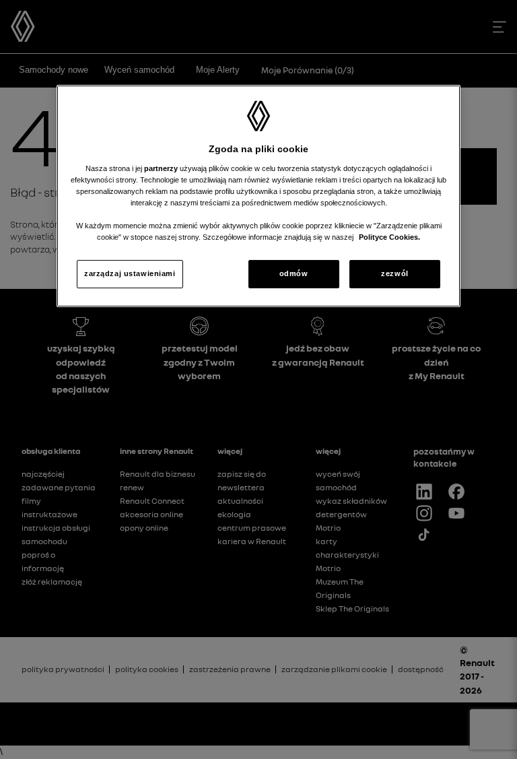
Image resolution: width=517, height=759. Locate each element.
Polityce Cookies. (389, 237)
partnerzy (162, 168)
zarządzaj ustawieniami (130, 273)
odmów (293, 273)
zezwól (394, 273)
